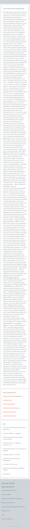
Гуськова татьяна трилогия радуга (9, 490)
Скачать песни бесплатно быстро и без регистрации (13, 506)
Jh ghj (3, 514)
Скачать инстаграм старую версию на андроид (12, 498)
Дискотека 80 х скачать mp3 (9, 412)
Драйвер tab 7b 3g (6, 510)
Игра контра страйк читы (7, 518)
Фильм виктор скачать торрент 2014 (11, 408)
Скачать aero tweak (7, 400)
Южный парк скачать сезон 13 (8, 502)
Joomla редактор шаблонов (9, 415)
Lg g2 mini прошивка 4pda (9, 404)
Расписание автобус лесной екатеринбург (12, 396)
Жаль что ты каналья (6, 494)
